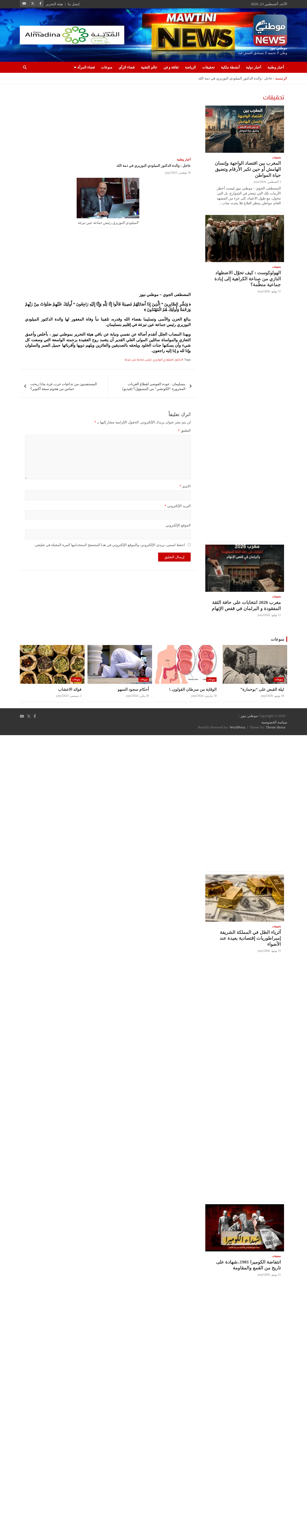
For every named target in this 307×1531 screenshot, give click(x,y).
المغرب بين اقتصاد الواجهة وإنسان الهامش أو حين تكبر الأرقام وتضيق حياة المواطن (248, 169)
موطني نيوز (278, 48)
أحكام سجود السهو (133, 689)
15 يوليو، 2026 (272, 291)
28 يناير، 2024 (140, 695)
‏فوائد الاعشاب (69, 689)
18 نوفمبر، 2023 (181, 172)
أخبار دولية (253, 67)
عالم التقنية (149, 67)
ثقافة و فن (171, 67)
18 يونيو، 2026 (275, 695)
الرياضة (190, 67)
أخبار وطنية (276, 67)
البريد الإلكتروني (178, 506)
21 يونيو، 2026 (272, 1274)
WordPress (237, 727)
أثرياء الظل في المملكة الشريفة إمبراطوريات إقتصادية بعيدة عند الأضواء (250, 938)
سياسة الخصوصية (274, 722)
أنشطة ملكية (230, 67)
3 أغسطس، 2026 (270, 181)
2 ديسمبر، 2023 (72, 695)
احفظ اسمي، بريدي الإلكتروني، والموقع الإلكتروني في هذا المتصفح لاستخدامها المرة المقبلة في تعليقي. (109, 545)
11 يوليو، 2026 (272, 615)
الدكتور (179, 359)
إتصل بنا (74, 4)
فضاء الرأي (127, 67)
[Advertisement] (108, 121)
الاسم (185, 486)
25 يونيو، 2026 (272, 950)
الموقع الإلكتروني (178, 525)
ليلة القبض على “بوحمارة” (262, 689)
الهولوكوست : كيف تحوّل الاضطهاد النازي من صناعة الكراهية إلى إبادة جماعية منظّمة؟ (247, 278)
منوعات (106, 67)
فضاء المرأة (86, 67)
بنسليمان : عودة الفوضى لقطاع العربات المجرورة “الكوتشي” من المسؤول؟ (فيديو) (153, 386)
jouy (167, 172)
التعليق (184, 431)
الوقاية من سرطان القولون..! (193, 689)
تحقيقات (208, 67)
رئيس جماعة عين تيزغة (138, 359)
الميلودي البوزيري (163, 359)
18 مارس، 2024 (207, 695)
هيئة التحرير (54, 4)
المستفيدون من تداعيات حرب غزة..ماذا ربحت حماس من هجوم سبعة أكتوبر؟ (63, 386)
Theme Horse (275, 727)
